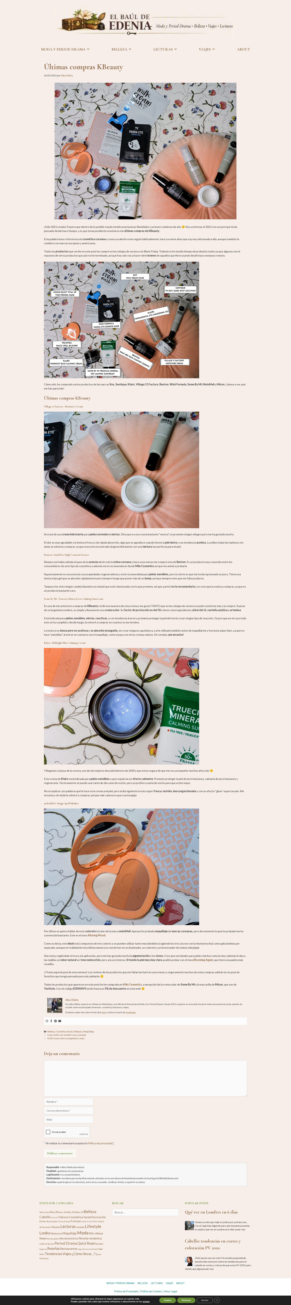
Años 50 (79, 1212)
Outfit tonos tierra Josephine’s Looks (66, 1038)
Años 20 (53, 1212)
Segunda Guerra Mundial (88, 1249)
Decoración (98, 1217)
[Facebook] (51, 1021)
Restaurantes (68, 1248)
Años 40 (70, 1212)
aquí (104, 1012)
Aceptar (167, 1300)
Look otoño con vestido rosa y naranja (66, 1034)
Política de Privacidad (126, 1291)
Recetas (99, 1243)
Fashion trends (86, 1221)
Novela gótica (53, 1238)
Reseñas (53, 1248)
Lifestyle (93, 1226)
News (43, 1238)
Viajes (67, 1254)
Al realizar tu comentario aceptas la (80, 1143)
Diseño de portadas (48, 1221)
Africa (42, 1212)
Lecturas (67, 1226)
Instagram (130, 1012)
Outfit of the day (46, 1244)
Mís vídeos (96, 1233)
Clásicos (63, 1217)
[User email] (59, 1021)
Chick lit (54, 1217)
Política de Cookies (151, 1291)
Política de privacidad (99, 1143)
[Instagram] (47, 1021)
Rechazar (186, 1300)
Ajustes (204, 1300)
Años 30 (62, 1212)
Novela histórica (69, 1238)
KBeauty (78, 1031)
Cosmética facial (64, 1031)
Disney (61, 1221)
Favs (95, 1221)
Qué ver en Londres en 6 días (211, 1212)
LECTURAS (163, 49)
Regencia (43, 1249)
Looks (44, 1232)
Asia (47, 1212)
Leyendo (80, 1227)
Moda (83, 1232)
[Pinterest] (55, 1021)
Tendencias (53, 1254)
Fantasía (76, 1221)
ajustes (146, 1301)
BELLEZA (119, 49)
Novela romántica (90, 1238)
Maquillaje (88, 1031)
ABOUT (243, 49)
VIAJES (205, 49)
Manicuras (56, 1233)
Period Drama (66, 1243)
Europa (67, 1221)
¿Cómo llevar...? (83, 1254)
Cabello (45, 1217)
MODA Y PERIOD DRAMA (63, 49)
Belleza (51, 1031)
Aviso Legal (170, 1291)
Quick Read (85, 1243)
